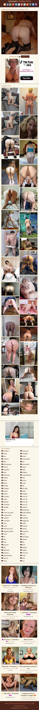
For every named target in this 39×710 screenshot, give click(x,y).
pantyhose (25, 510)
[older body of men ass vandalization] (10, 371)
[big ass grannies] (29, 200)
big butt (5, 502)
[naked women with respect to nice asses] (10, 391)
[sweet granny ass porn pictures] (10, 172)
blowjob (6, 488)
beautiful (6, 470)
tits (23, 542)
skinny (24, 529)
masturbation (26, 475)
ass (4, 456)
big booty (6, 475)
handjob (25, 453)
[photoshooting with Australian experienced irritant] (29, 373)
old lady (25, 488)
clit (4, 510)
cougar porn (7, 515)
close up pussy (8, 512)
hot (23, 462)
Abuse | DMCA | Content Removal (15, 703)
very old (25, 553)
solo (23, 534)
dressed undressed (9, 529)
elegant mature (8, 531)
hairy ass (25, 451)
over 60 (24, 502)
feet (4, 539)
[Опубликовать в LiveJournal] (19, 4)
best (4, 472)
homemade (26, 459)
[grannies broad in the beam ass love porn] (29, 307)
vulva (24, 555)
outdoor (24, 494)
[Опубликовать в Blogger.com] (5, 4)
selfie (24, 523)
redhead (25, 518)
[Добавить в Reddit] (24, 4)
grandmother (7, 555)
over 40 (24, 496)
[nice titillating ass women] (29, 333)
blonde (5, 486)
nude (24, 483)
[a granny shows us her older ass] (29, 353)
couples (6, 518)
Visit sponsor (25, 56)
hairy (5, 561)
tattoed (24, 539)
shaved (24, 526)
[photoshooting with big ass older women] (29, 152)
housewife (25, 464)
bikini (5, 480)
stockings (25, 537)
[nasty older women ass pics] (29, 391)
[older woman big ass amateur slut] (10, 289)
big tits (5, 478)
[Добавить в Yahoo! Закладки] (36, 4)
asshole (6, 459)
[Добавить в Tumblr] (30, 4)
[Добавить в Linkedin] (16, 4)
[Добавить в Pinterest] (22, 4)
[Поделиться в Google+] (13, 4)
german (6, 545)
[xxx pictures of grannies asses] (10, 350)
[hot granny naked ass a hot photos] (29, 225)
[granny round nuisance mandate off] (10, 123)
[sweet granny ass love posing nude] (19, 32)
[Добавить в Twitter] (33, 4)
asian (5, 453)
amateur (6, 451)
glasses (6, 553)
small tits (25, 531)
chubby (5, 507)
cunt (4, 523)
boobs (5, 491)
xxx (23, 561)
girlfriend (6, 550)
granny (5, 558)
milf (23, 478)
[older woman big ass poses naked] (10, 326)
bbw (4, 462)
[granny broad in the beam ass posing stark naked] (10, 269)
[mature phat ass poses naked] (29, 263)
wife (23, 558)
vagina (24, 550)
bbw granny (7, 464)
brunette (6, 496)
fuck (4, 542)
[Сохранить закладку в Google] (10, 4)
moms (24, 480)
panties (24, 507)
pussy (24, 515)
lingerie (24, 472)
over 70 (24, 504)
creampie (6, 520)
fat (4, 537)
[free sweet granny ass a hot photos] (10, 220)
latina (24, 467)
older (24, 491)
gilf (4, 547)
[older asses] (29, 407)
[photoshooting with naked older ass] (29, 101)
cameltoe (6, 504)
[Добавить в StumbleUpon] (27, 4)
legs (23, 470)
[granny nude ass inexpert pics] (10, 147)
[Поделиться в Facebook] (7, 4)
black (5, 483)
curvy (5, 526)
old (23, 486)
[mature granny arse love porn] (29, 244)
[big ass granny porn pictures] (29, 175)
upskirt (24, 547)
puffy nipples (26, 512)
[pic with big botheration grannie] (10, 305)
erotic (5, 534)
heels (24, 456)
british (5, 494)
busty (5, 499)
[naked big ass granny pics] (10, 243)
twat (23, 545)
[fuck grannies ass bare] (29, 287)
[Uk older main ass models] (10, 197)
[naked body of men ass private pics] (29, 320)
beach (5, 467)
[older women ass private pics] (10, 409)
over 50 (24, 499)
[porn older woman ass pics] (10, 99)
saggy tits (25, 520)
